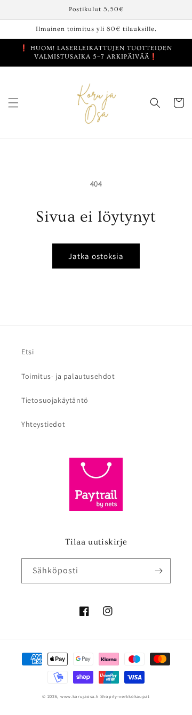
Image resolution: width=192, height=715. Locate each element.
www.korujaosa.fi (80, 696)
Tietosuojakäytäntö (55, 400)
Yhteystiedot (43, 424)
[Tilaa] (158, 570)
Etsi (27, 351)
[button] (13, 103)
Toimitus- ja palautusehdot (68, 376)
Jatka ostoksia (96, 256)
